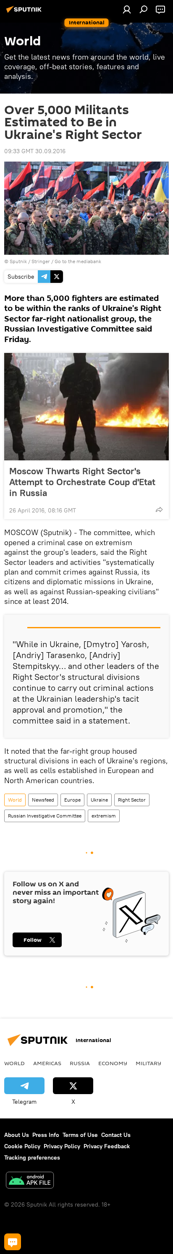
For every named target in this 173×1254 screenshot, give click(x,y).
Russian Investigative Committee (44, 815)
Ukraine (99, 800)
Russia (80, 1063)
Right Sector (132, 800)
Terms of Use (80, 1135)
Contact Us (116, 1135)
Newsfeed (43, 800)
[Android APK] (29, 1181)
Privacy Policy (62, 1146)
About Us (16, 1135)
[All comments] (12, 1241)
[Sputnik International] (25, 12)
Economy (112, 1063)
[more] (159, 509)
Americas (47, 1063)
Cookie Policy (22, 1146)
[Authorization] (126, 9)
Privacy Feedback (107, 1146)
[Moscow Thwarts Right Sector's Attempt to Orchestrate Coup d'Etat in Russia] (86, 406)
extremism (104, 815)
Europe (72, 800)
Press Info (45, 1135)
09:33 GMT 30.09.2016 (35, 151)
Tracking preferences (32, 1157)
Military (148, 1063)
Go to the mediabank (78, 261)
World (15, 800)
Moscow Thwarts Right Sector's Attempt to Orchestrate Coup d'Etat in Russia (82, 481)
